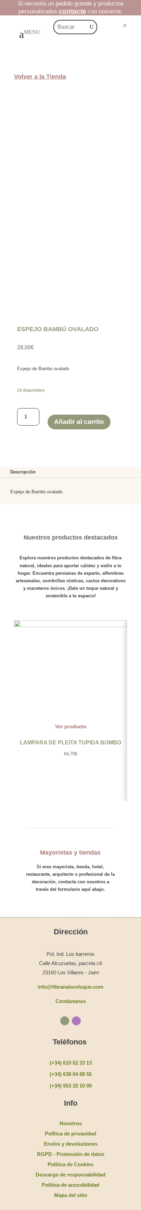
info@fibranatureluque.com (70, 987)
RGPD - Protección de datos (70, 1154)
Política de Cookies (70, 1164)
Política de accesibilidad (70, 1185)
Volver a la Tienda (40, 76)
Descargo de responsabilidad (70, 1175)
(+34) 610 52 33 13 (71, 1063)
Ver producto (70, 726)
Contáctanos (70, 1001)
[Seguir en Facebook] (64, 1020)
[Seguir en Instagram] (76, 1020)
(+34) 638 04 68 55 (71, 1074)
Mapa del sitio (70, 1195)
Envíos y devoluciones (71, 1144)
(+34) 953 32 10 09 (71, 1086)
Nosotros (71, 1123)
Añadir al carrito (79, 421)
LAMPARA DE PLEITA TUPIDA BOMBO (70, 742)
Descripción (23, 471)
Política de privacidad (70, 1133)
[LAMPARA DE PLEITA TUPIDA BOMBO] (70, 625)
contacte (72, 11)
